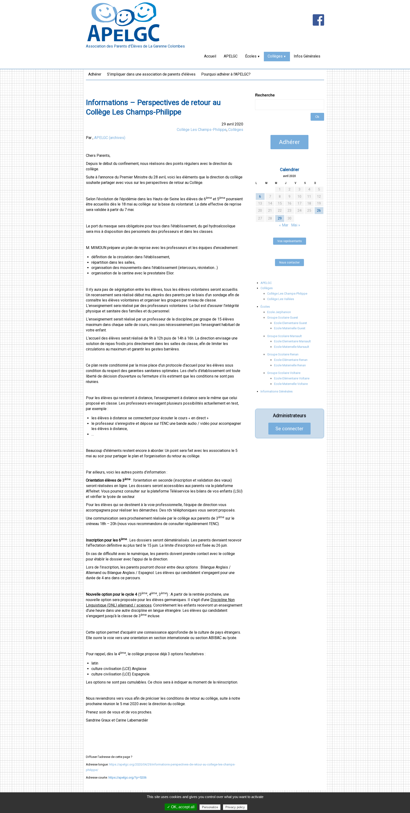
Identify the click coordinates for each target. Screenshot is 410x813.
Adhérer (94, 74)
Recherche (265, 95)
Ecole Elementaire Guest (290, 323)
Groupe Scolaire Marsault (284, 336)
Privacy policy (235, 807)
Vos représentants (289, 241)
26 (319, 210)
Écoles (250, 56)
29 (280, 218)
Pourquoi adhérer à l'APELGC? (226, 74)
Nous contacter (289, 262)
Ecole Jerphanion (279, 312)
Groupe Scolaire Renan (282, 354)
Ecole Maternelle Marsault (291, 347)
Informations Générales (277, 391)
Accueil (210, 56)
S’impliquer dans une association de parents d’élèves (151, 74)
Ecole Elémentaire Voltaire (291, 378)
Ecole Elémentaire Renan (291, 360)
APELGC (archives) (109, 137)
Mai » (295, 225)
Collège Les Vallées (280, 299)
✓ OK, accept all (181, 807)
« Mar (283, 225)
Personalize (210, 807)
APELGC (231, 56)
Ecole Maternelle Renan (290, 365)
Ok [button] (317, 117)
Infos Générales (307, 56)
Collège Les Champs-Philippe (202, 129)
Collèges (275, 56)
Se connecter (289, 428)
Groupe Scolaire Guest (282, 317)
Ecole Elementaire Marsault (292, 341)
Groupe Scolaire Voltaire (283, 373)
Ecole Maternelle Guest (289, 328)
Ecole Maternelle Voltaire (291, 384)
